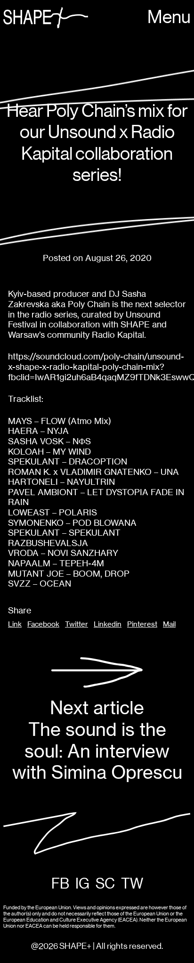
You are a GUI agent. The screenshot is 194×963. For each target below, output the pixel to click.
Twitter (76, 624)
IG (82, 884)
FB (60, 884)
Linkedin (107, 624)
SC (105, 884)
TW (132, 884)
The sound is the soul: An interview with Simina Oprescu (97, 740)
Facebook (43, 624)
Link (15, 624)
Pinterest (142, 624)
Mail (169, 624)
